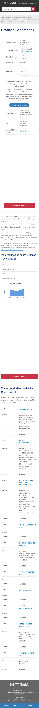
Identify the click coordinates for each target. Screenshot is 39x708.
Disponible (23, 131)
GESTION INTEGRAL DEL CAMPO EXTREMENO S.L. (26, 483)
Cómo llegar (27, 51)
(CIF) (22, 44)
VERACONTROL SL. (26, 409)
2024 (4, 274)
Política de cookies (19, 699)
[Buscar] (33, 9)
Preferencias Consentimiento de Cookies (19, 701)
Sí (3, 265)
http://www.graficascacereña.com (12, 250)
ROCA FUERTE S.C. (26, 590)
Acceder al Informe (19, 205)
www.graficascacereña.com (29, 76)
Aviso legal (19, 697)
